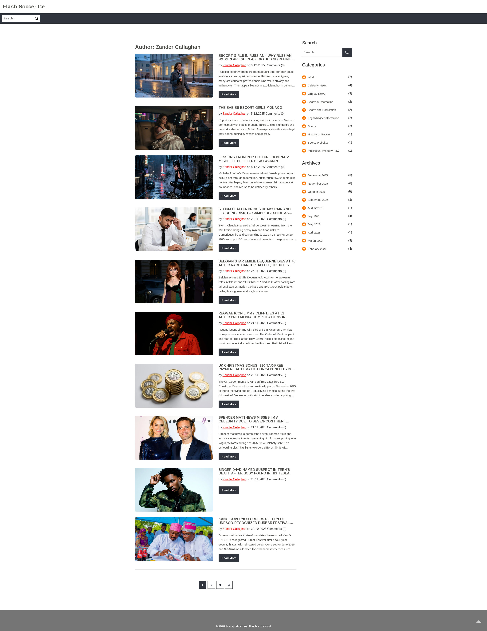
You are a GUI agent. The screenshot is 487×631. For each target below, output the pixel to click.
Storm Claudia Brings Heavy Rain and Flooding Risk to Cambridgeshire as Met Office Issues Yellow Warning (255, 211)
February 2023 (317, 248)
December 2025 (318, 175)
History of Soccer (319, 134)
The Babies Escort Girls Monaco (250, 108)
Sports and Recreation (322, 109)
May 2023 (314, 224)
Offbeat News (316, 93)
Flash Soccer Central (26, 7)
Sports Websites (318, 142)
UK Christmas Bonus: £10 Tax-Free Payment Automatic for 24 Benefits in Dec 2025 (255, 367)
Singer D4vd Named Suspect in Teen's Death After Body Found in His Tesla (254, 471)
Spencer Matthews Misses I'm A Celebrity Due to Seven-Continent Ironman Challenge (252, 419)
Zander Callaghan (234, 65)
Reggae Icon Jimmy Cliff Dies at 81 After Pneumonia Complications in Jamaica (252, 315)
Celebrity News (317, 85)
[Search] (347, 52)
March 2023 (315, 240)
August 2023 (315, 208)
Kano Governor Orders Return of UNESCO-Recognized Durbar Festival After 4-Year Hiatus (254, 521)
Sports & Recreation (320, 101)
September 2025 (318, 199)
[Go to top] (480, 624)
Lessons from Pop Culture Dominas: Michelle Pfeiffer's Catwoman (254, 159)
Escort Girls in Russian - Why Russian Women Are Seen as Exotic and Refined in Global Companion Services (256, 58)
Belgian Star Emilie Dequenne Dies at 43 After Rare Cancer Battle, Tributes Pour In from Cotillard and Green (257, 263)
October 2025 (316, 191)
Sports (312, 126)
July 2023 (314, 216)
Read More (228, 94)
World (311, 77)
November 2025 (318, 183)
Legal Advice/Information (323, 118)
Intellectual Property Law (323, 150)
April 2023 (314, 232)
